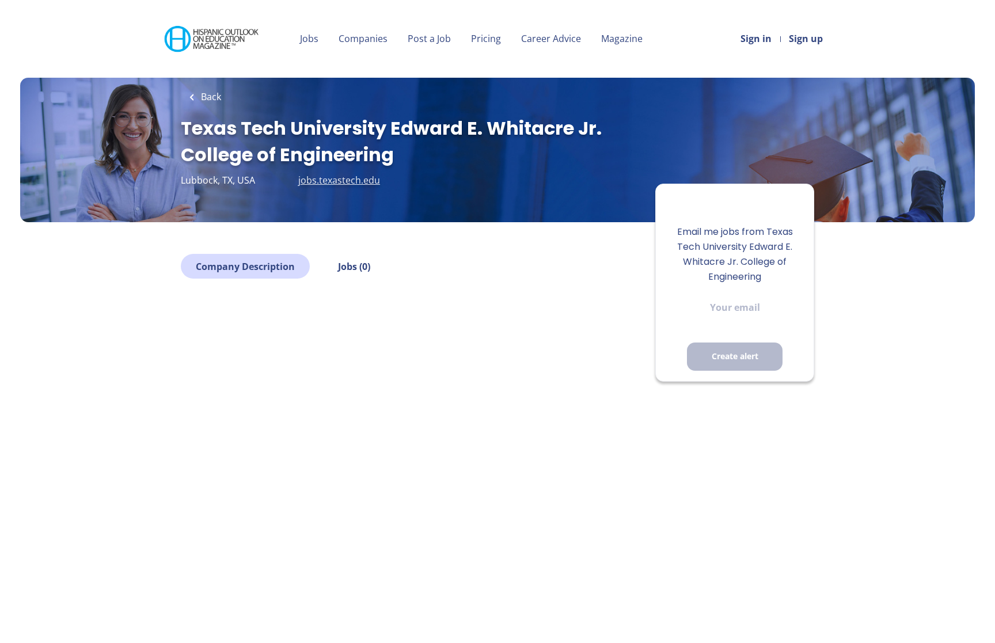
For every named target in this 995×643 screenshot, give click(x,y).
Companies (363, 38)
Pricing (486, 38)
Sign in (756, 38)
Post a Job (429, 38)
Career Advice (551, 38)
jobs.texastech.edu (339, 180)
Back (210, 96)
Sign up (806, 38)
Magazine (622, 38)
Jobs (309, 38)
